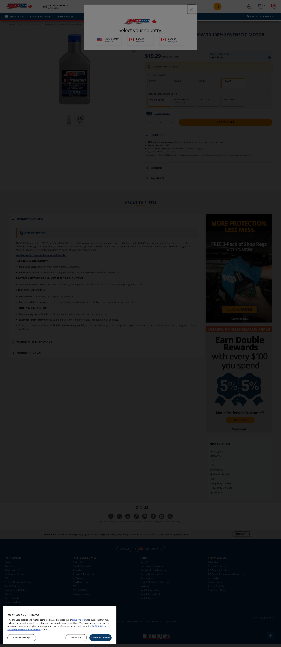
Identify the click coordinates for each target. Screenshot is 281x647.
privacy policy (79, 619)
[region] (59, 625)
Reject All (76, 637)
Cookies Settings (21, 637)
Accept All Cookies (100, 637)
